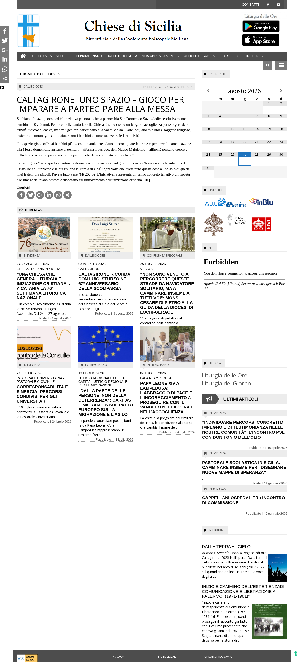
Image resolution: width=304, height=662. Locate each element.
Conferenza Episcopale (164, 256)
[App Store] (263, 39)
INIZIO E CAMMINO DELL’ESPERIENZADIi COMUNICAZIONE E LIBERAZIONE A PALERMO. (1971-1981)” (243, 591)
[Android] (263, 25)
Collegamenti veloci (49, 56)
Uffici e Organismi (201, 56)
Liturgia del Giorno (226, 383)
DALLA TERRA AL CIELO (226, 546)
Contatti (250, 4)
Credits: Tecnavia (218, 656)
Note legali (167, 656)
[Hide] (2, 87)
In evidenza (32, 256)
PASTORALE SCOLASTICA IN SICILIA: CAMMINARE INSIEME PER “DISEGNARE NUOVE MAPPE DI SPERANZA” (244, 467)
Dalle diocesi (118, 56)
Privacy (118, 656)
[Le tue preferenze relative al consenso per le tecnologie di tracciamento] (295, 653)
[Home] (28, 31)
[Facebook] (21, 195)
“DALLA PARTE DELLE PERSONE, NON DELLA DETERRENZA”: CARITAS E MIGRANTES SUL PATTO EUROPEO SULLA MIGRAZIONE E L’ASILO (105, 394)
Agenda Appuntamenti (156, 56)
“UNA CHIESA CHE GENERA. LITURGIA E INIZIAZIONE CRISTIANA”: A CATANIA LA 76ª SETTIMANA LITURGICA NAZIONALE (43, 281)
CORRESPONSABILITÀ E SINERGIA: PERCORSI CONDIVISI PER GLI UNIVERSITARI (42, 387)
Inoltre (253, 56)
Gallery (231, 56)
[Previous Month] (208, 91)
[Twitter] (30, 195)
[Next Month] (281, 91)
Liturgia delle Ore (224, 375)
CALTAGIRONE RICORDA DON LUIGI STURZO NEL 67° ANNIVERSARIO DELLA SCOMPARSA (104, 276)
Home (28, 74)
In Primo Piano (88, 56)
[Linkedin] (49, 195)
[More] (67, 195)
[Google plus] (40, 195)
